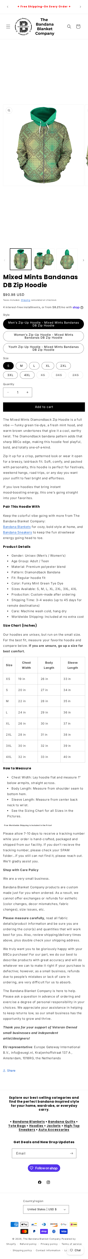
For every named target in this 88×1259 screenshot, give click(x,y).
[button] (8, 26)
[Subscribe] (71, 1153)
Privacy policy (49, 1244)
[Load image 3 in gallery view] (67, 259)
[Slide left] (4, 260)
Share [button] (11, 1070)
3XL (10, 375)
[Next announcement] (80, 6)
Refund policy (28, 1244)
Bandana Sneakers (17, 532)
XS (45, 376)
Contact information (48, 1250)
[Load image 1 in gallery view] (20, 259)
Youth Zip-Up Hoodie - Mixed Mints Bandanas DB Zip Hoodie (43, 348)
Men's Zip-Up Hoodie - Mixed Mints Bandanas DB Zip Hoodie (43, 324)
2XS (77, 376)
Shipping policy (22, 1250)
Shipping (25, 300)
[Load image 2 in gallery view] (44, 259)
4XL (27, 375)
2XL (63, 365)
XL (48, 365)
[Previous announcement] (7, 6)
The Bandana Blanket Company (42, 1238)
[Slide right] (83, 260)
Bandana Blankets (17, 527)
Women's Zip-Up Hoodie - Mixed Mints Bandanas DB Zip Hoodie (43, 336)
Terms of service (71, 1244)
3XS (61, 376)
